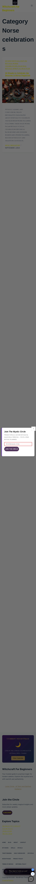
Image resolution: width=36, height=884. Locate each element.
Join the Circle (11, 449)
